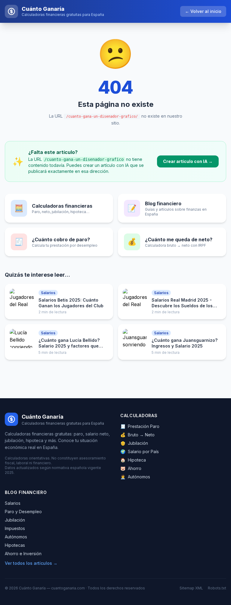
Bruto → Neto (137, 434)
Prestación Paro (139, 426)
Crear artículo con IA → (188, 161)
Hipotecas (15, 545)
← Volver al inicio (203, 11)
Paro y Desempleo (23, 511)
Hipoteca (133, 459)
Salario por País (139, 451)
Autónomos (135, 476)
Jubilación (134, 443)
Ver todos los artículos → (31, 563)
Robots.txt (217, 588)
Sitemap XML (191, 588)
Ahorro (130, 468)
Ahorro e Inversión (23, 553)
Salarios (12, 503)
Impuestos (15, 528)
